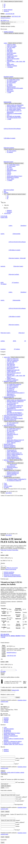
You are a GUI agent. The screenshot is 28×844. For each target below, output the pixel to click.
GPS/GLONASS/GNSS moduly (15, 88)
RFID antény (10, 54)
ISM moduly (10, 89)
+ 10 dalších (10, 67)
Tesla (8, 115)
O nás (5, 727)
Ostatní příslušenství (13, 457)
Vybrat (6, 787)
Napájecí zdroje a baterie (14, 458)
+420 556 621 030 (15, 16)
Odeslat (17, 697)
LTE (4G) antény (11, 47)
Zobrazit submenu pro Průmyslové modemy (14, 149)
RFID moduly (10, 91)
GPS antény (10, 51)
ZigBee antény (10, 64)
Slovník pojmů (7, 731)
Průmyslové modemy (9, 147)
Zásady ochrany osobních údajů (11, 743)
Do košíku (3, 567)
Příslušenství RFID (12, 467)
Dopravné (6, 737)
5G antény (9, 48)
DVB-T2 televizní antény (13, 58)
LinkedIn (6, 720)
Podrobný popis (9, 572)
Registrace (9, 212)
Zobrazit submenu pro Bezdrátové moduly (13, 78)
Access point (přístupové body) (14, 176)
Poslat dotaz (4, 550)
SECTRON (9, 493)
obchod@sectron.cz (5, 17)
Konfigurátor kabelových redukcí (12, 733)
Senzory (9, 174)
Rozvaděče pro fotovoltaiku (13, 116)
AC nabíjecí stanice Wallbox (14, 109)
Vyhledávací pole (5, 22)
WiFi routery (10, 169)
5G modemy (10, 152)
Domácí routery (8, 444)
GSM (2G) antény (11, 44)
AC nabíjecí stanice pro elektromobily (16, 107)
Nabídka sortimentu (8, 31)
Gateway (9, 173)
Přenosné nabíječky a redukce (14, 106)
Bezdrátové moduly (8, 76)
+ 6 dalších (9, 180)
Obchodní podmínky (9, 728)
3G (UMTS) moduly (12, 81)
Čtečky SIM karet (12, 451)
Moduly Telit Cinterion (9, 734)
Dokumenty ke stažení (12, 575)
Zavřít (2, 674)
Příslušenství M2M (10, 447)
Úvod (5, 483)
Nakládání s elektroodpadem (11, 735)
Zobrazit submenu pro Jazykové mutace (13, 1)
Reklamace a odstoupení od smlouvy (13, 741)
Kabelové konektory (13, 472)
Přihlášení (9, 210)
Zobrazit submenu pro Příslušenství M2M (13, 448)
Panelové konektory (13, 473)
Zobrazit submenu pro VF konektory (12, 470)
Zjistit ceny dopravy (5, 785)
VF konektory (8, 468)
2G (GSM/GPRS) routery (13, 164)
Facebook (9, 550)
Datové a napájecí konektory (15, 454)
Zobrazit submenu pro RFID (16, 460)
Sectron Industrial (8, 9)
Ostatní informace (12, 576)
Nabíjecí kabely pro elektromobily (15, 105)
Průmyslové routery (8, 161)
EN (4, 5)
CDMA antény (10, 57)
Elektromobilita (7, 102)
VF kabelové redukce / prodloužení (16, 479)
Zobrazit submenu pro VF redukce (12, 477)
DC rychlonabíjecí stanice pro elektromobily (14, 407)
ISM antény (10, 60)
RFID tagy (13, 464)
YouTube (6, 722)
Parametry (9, 573)
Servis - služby (10, 179)
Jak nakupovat (7, 730)
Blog (5, 191)
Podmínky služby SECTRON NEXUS (13, 744)
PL (4, 7)
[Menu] (1, 201)
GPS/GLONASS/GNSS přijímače (12, 128)
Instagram (6, 719)
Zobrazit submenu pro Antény (15, 43)
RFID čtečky (11, 466)
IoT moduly (10, 85)
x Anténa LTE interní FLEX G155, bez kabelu (13, 682)
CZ (2, 1)
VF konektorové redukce (14, 480)
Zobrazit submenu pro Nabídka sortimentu (13, 33)
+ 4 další (9, 92)
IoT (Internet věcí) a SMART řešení (13, 418)
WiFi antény (10, 50)
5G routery (9, 167)
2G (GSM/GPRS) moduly (13, 79)
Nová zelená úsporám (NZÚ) (14, 117)
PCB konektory (12, 474)
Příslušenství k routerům (13, 177)
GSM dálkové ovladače (9, 138)
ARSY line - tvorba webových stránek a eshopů (12, 772)
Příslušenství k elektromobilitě (14, 113)
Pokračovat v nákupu (6, 690)
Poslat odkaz (15, 550)
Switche (9, 171)
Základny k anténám (12, 65)
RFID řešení (10, 461)
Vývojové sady (11, 450)
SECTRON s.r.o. (5, 20)
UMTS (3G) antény (12, 46)
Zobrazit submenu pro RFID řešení (15, 463)
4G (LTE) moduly (11, 82)
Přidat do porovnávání (12, 567)
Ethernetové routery (12, 170)
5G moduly (9, 84)
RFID (6, 460)
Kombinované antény (12, 56)
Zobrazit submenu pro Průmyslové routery (13, 163)
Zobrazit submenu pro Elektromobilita (12, 103)
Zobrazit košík (15, 690)
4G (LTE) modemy (11, 150)
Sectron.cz (6, 11)
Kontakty (6, 192)
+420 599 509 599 (9, 13)
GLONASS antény (11, 53)
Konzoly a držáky (12, 455)
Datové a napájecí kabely (14, 452)
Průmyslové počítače (9, 189)
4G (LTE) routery (11, 166)
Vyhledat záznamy (5, 23)
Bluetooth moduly (11, 86)
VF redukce (8, 476)
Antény (5, 43)
